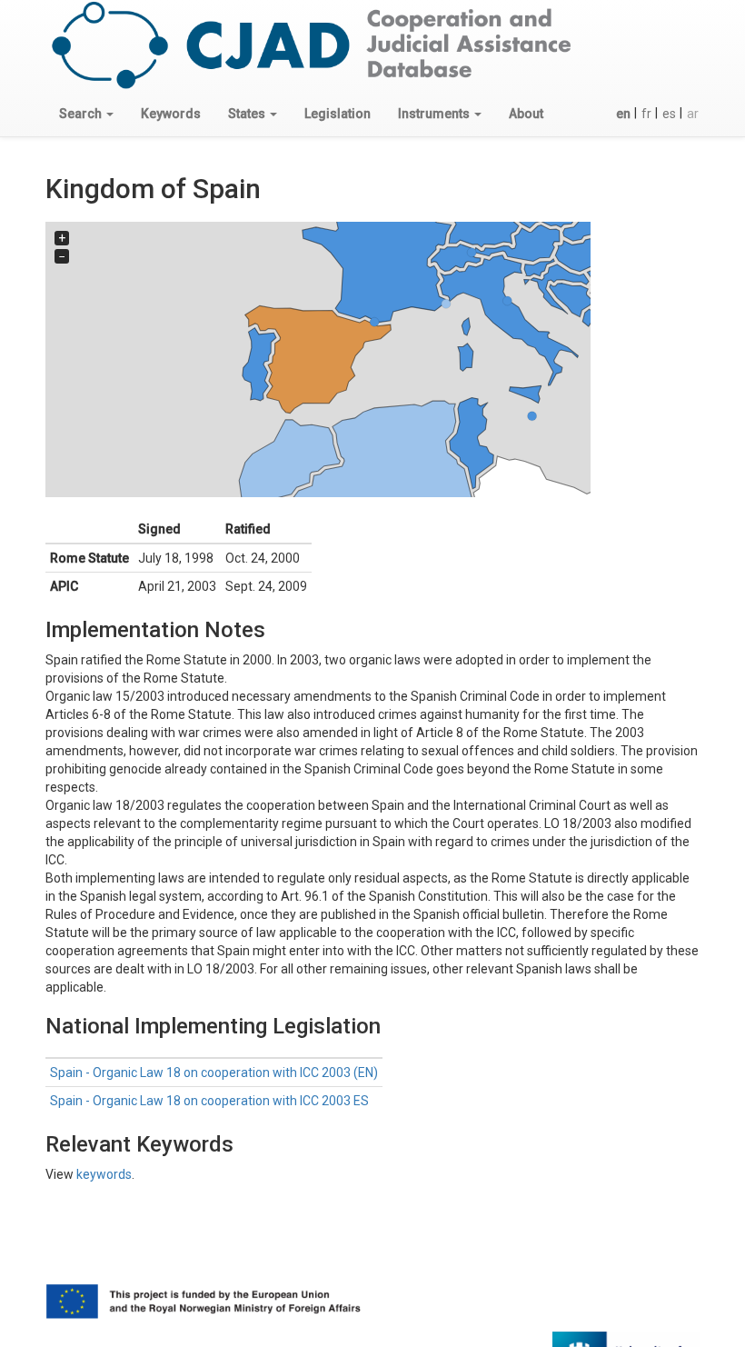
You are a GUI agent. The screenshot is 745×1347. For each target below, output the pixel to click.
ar (693, 113)
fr (646, 113)
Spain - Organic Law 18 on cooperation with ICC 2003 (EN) (214, 1072)
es (669, 113)
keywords (104, 1174)
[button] (86, 113)
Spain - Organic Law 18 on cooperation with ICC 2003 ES (209, 1100)
